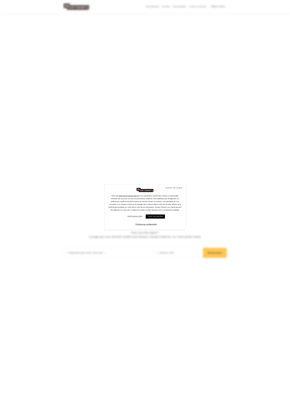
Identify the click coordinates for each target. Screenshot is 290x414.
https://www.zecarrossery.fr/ (129, 196)
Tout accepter (155, 216)
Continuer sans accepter (173, 188)
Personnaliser (134, 216)
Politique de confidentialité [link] (146, 224)
